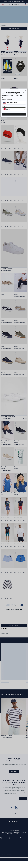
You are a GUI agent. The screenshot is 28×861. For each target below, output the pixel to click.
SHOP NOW (14, 114)
